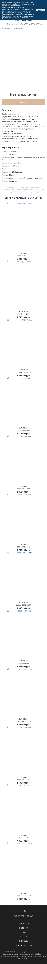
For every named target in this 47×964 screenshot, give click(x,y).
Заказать (24, 102)
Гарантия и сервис (23, 945)
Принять (40, 10)
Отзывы (23, 932)
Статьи (23, 936)
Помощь (23, 941)
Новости (23, 928)
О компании (24, 923)
